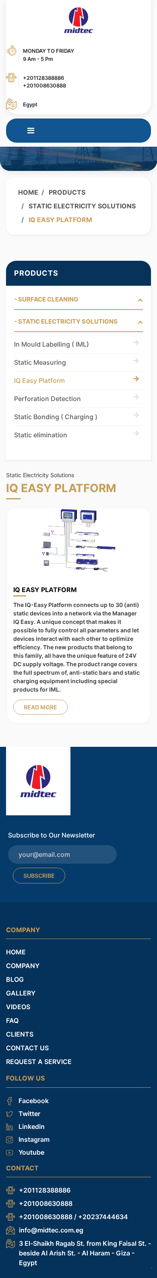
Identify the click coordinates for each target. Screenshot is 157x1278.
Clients (19, 1031)
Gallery (20, 989)
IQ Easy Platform (39, 380)
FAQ (12, 1017)
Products (66, 192)
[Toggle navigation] (30, 131)
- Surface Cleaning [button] (46, 299)
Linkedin (31, 1122)
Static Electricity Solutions (81, 206)
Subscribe (39, 872)
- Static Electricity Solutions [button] (66, 321)
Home (28, 192)
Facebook (33, 1097)
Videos (18, 1003)
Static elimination (40, 435)
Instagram (33, 1135)
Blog (15, 976)
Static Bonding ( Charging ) (55, 417)
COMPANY (22, 962)
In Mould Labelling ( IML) (51, 344)
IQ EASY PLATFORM (45, 590)
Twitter (28, 1110)
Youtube (30, 1148)
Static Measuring (40, 362)
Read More (40, 707)
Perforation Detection (47, 399)
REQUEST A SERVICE (39, 1058)
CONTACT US (27, 1044)
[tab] (78, 303)
